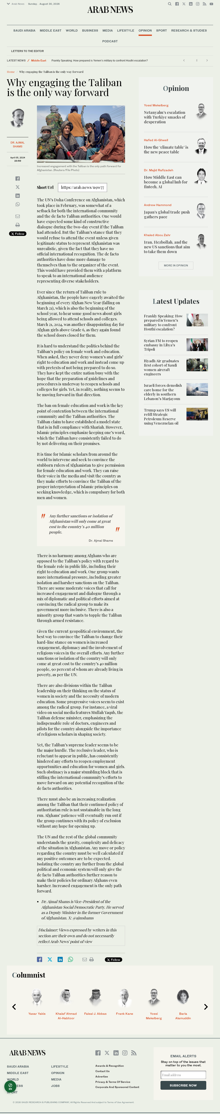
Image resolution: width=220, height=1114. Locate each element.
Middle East (50, 30)
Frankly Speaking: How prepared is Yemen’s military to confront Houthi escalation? (100, 60)
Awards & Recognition (109, 1065)
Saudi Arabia (24, 30)
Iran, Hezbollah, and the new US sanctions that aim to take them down (167, 247)
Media (107, 30)
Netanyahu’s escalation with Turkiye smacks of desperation (164, 117)
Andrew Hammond (157, 205)
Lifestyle (125, 30)
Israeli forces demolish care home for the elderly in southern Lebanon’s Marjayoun (163, 392)
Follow (19, 233)
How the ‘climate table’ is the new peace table (166, 149)
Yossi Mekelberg (156, 105)
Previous (14, 1006)
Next (206, 1006)
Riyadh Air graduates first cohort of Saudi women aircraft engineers (161, 367)
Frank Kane (124, 1013)
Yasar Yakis (37, 1013)
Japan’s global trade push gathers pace (167, 214)
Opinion (145, 30)
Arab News (18, 3)
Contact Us (102, 1071)
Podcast (110, 41)
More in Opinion (176, 265)
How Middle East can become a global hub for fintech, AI (166, 182)
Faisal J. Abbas (95, 1013)
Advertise (101, 1076)
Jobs (55, 1086)
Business (90, 30)
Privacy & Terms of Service (112, 1081)
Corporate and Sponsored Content (117, 1087)
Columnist (28, 974)
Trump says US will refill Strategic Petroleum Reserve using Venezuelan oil (161, 416)
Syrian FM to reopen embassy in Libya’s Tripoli (161, 345)
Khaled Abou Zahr (157, 235)
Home (11, 71)
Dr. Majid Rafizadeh (158, 170)
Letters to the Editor (27, 51)
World (72, 30)
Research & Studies (189, 30)
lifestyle (59, 1066)
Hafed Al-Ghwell (156, 140)
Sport (161, 30)
